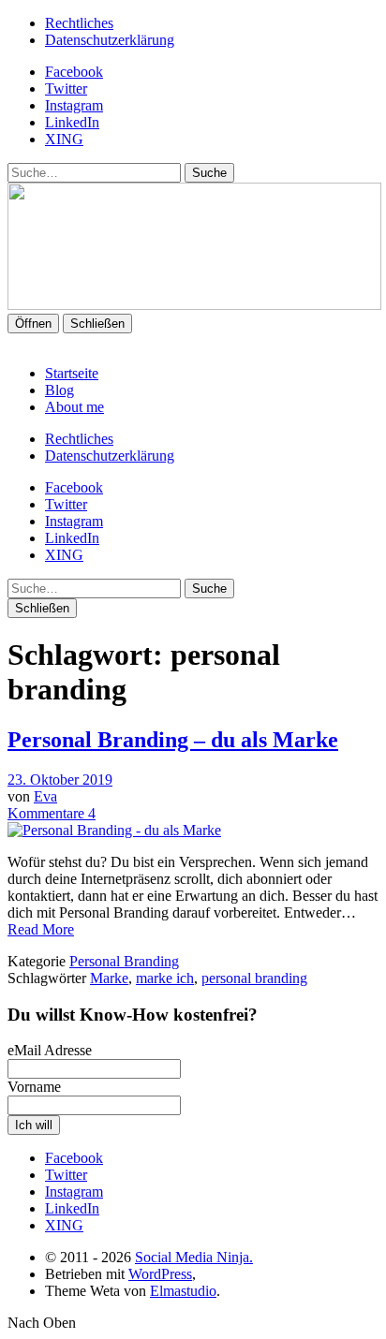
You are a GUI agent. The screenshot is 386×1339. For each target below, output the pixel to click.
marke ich (165, 978)
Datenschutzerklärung (109, 40)
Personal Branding (124, 961)
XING (64, 139)
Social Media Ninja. (194, 1257)
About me (74, 407)
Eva (45, 796)
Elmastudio (183, 1291)
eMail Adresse (49, 1050)
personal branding (254, 978)
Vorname (34, 1087)
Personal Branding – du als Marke (172, 740)
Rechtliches (79, 23)
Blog (59, 390)
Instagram (74, 105)
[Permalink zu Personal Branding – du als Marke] (114, 830)
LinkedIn (72, 122)
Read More (40, 929)
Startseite (71, 373)
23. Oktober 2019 (59, 779)
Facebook (74, 72)
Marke (109, 978)
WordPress (160, 1274)
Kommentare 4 (51, 813)
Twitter (66, 88)
